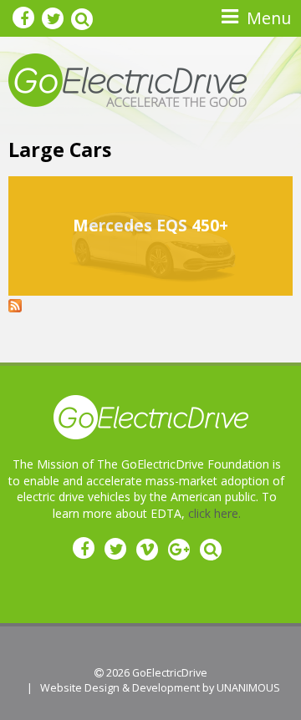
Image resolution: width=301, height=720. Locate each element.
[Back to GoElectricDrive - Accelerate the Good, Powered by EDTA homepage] (127, 79)
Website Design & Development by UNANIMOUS (160, 688)
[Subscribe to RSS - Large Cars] (15, 304)
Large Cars (59, 149)
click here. (214, 513)
